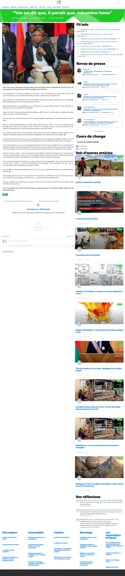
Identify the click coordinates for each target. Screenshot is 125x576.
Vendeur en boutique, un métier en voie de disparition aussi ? (10, 558)
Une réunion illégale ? (94, 52)
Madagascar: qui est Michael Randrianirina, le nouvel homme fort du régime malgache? (100, 97)
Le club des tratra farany (87, 219)
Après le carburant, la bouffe (88, 182)
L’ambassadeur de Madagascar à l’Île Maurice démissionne (98, 72)
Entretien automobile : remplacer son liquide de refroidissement (36, 563)
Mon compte (57, 7)
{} (27, 245)
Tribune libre (33, 7)
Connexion (65, 7)
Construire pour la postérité (88, 255)
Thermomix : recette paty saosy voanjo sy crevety (62, 558)
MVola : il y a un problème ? (93, 46)
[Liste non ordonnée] (20, 246)
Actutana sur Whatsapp (38, 209)
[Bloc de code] (24, 246)
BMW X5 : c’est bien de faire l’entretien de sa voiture (87, 554)
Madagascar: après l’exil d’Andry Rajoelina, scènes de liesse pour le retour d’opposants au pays (100, 84)
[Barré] (16, 246)
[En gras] (10, 246)
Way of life (42, 7)
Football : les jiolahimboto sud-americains (100, 519)
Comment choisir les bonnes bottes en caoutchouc (86, 563)
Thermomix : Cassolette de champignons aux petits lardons (63, 550)
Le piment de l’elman (61, 543)
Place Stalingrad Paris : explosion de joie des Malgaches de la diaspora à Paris (114, 545)
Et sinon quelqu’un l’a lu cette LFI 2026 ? (100, 34)
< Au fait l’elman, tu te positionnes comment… (18, 201)
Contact (49, 7)
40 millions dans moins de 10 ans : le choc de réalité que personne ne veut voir (98, 408)
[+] (30, 245)
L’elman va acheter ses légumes (113, 553)
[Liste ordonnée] (18, 246)
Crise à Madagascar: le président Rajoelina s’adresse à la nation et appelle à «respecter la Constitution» (100, 122)
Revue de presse (23, 7)
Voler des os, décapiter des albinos (97, 39)
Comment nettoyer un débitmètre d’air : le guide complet (36, 554)
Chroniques (5, 7)
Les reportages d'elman (113, 535)
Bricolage (86, 532)
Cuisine (59, 532)
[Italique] (12, 246)
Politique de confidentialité (51, 572)
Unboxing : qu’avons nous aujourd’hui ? (36, 538)
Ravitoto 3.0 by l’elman (62, 537)
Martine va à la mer (112, 567)
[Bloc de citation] (22, 246)
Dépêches (14, 7)
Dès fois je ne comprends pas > (49, 201)
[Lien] (26, 246)
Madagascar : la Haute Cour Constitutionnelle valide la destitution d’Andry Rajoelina (100, 109)
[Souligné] (14, 246)
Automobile (36, 532)
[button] (99, 131)
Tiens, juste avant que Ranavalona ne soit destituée (103, 29)
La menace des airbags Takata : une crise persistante (35, 546)
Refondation (67, 87)
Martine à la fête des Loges (113, 560)
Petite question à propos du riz (97, 49)
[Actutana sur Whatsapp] (38, 205)
